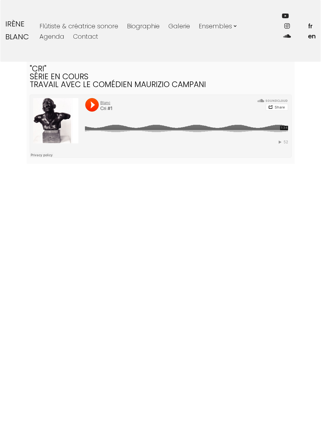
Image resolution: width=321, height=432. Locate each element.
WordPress (33, 423)
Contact (85, 36)
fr (310, 26)
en (312, 36)
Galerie (179, 26)
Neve (12, 412)
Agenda (51, 36)
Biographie (143, 26)
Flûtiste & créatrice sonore (78, 26)
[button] (235, 26)
